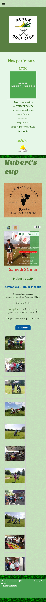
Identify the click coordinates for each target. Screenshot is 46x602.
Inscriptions (13, 309)
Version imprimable (11, 580)
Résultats (22, 327)
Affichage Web (39, 580)
